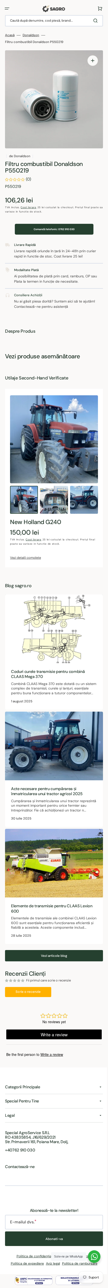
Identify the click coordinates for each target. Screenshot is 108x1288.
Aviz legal (51, 1269)
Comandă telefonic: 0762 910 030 (52, 229)
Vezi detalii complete (25, 557)
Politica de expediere (25, 1269)
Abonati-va (52, 1244)
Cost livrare (28, 207)
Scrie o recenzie (28, 997)
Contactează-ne (20, 1172)
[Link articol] (52, 653)
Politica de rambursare (77, 1269)
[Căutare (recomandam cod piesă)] (92, 20)
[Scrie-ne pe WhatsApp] (90, 1256)
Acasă (10, 35)
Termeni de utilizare (74, 1262)
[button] (7, 8)
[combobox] (52, 20)
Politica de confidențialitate (36, 1262)
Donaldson (31, 35)
